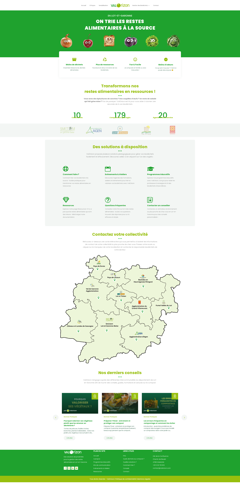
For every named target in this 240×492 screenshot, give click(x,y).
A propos (96, 459)
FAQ (124, 456)
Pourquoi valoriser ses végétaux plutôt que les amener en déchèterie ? (78, 423)
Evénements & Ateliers (101, 468)
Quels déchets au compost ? (133, 459)
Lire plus (69, 438)
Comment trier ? (129, 465)
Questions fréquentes (115, 205)
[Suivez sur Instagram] (69, 468)
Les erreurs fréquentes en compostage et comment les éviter (159, 422)
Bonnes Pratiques (70, 417)
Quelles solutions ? (130, 462)
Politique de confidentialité (126, 479)
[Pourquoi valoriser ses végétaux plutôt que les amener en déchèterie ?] (80, 403)
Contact (126, 471)
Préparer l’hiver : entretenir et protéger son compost (117, 422)
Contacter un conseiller (158, 205)
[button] (184, 417)
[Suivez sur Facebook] (65, 468)
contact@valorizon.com (162, 468)
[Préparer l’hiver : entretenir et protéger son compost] (120, 403)
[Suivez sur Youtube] (76, 468)
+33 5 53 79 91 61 (159, 465)
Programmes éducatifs (158, 174)
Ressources (68, 205)
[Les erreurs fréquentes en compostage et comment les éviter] (160, 403)
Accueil (96, 456)
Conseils (126, 468)
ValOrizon (110, 479)
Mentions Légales (143, 479)
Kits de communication (101, 465)
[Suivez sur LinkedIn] (72, 468)
